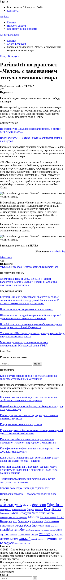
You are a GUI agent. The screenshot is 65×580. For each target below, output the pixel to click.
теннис (44, 534)
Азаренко (5, 509)
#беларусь (6, 257)
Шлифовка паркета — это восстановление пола (28, 493)
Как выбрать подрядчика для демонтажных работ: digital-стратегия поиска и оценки (29, 459)
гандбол (19, 529)
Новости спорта (16, 25)
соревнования (24, 534)
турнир (55, 534)
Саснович (37, 521)
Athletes (4, 16)
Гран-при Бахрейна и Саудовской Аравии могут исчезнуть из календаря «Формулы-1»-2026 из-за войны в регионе (29, 469)
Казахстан (39, 510)
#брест (27, 505)
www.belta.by (57, 251)
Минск (33, 517)
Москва (53, 518)
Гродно (30, 509)
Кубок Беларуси (20, 513)
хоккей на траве (38, 539)
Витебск (15, 510)
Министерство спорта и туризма (13, 518)
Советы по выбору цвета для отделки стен (25, 487)
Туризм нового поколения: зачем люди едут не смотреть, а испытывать (27, 480)
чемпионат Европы (22, 543)
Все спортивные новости (22, 28)
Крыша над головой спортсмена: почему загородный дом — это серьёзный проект (31, 432)
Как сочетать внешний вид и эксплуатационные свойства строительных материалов (28, 377)
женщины (36, 530)
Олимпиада (24, 521)
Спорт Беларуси (9, 34)
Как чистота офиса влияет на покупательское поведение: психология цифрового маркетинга (28, 441)
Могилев (45, 517)
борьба (46, 525)
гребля (29, 530)
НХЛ (15, 522)
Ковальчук (4, 513)
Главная (11, 22)
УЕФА (3, 526)
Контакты (13, 10)
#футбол (55, 504)
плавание (13, 534)
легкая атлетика (48, 530)
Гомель (22, 509)
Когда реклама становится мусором (21, 424)
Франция (10, 526)
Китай (56, 509)
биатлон (37, 525)
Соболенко (51, 521)
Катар (47, 509)
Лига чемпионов (43, 513)
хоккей (25, 538)
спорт (34, 534)
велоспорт (55, 526)
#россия (39, 504)
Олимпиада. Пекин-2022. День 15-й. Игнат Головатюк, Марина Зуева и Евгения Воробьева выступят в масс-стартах (28, 282)
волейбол (6, 529)
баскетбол (23, 525)
